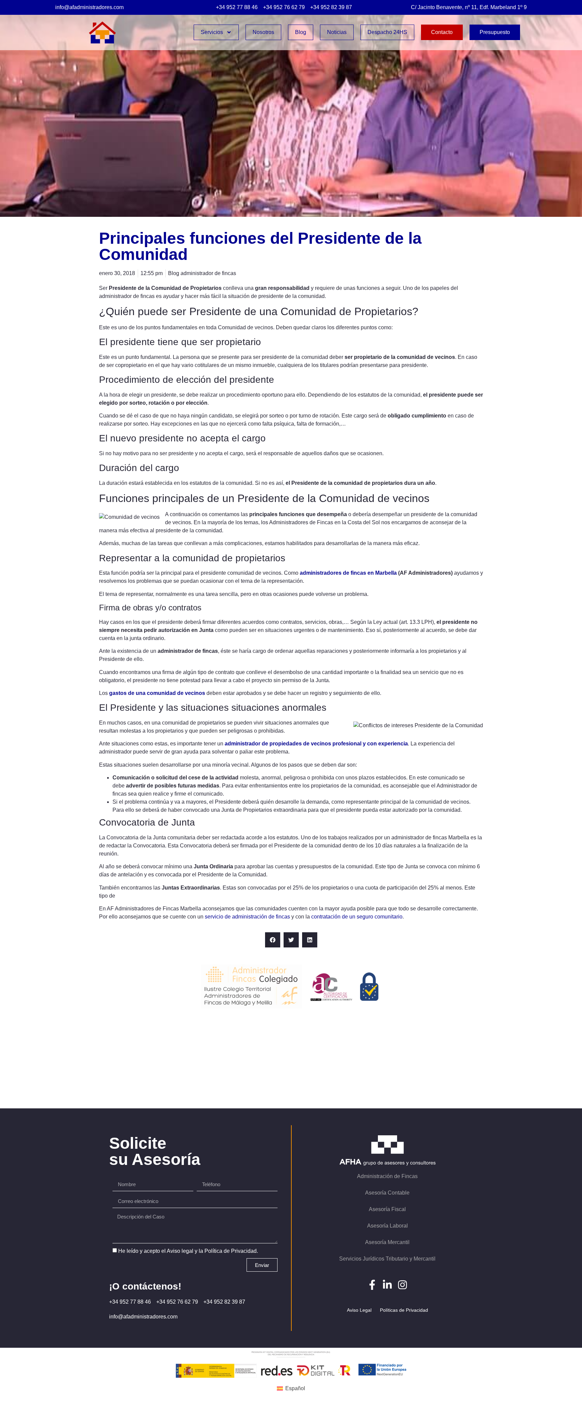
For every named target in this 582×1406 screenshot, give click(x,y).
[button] (272, 939)
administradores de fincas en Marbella (348, 573)
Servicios (212, 32)
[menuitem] (290, 1388)
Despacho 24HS (387, 32)
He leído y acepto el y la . (188, 1251)
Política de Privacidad (230, 1251)
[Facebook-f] (372, 1285)
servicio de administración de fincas (247, 916)
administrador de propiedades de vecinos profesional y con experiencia (316, 743)
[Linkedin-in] (387, 1285)
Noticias (337, 32)
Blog (300, 32)
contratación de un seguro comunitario (356, 916)
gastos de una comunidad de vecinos (157, 693)
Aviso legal (180, 1251)
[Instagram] (402, 1285)
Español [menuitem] (295, 1388)
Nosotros (263, 32)
